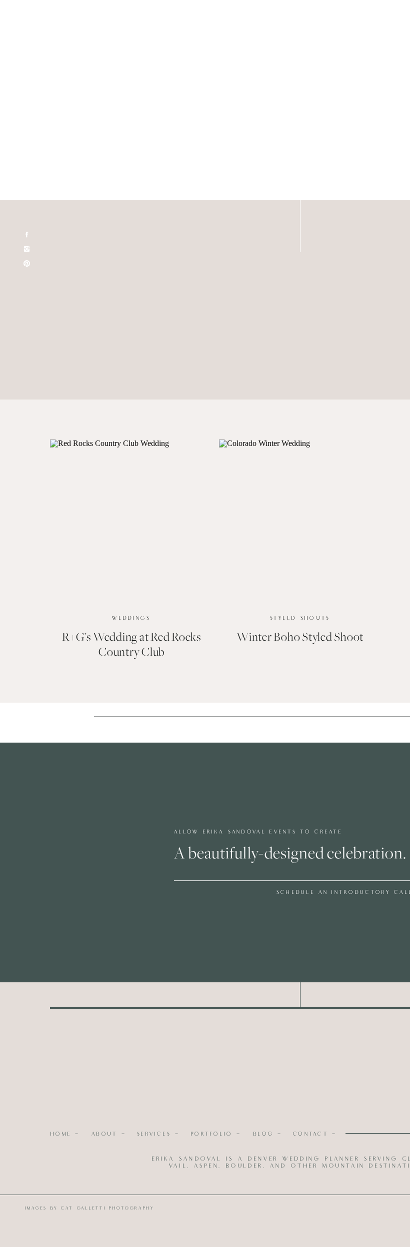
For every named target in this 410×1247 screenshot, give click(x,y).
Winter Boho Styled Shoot (300, 637)
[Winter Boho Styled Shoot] (300, 520)
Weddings (131, 618)
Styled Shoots (300, 618)
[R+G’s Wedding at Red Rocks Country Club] (131, 520)
